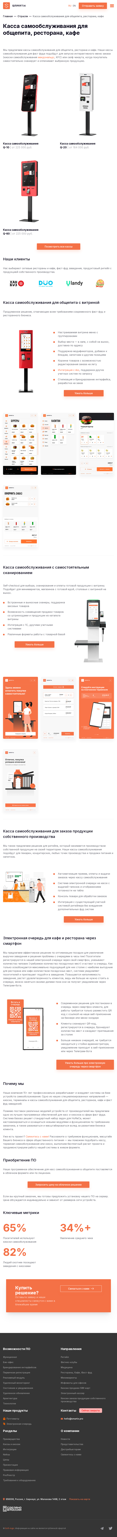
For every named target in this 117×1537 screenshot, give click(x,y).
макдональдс (46, 57)
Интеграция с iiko (68, 369)
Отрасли (23, 16)
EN (74, 5)
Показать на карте (79, 1499)
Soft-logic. (10, 1528)
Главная (8, 16)
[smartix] (34, 5)
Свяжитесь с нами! (37, 1136)
